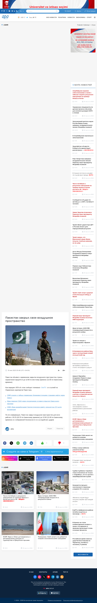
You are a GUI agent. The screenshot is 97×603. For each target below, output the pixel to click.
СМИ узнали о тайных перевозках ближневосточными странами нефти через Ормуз (36, 396)
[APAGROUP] (48, 588)
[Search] (56, 11)
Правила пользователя (54, 600)
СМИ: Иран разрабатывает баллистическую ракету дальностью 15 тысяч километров (34, 408)
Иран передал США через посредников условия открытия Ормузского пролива (33, 402)
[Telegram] (12, 11)
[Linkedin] (14, 11)
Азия (93, 25)
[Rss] (16, 11)
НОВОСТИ (71, 17)
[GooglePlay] (42, 593)
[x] (44, 577)
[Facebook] (35, 577)
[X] (7, 11)
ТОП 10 (65, 572)
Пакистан (60, 428)
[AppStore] (54, 593)
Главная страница (83, 25)
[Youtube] (9, 11)
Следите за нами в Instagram (11, 458)
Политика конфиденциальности (73, 600)
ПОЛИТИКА (62, 17)
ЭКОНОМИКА (80, 17)
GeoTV (43, 387)
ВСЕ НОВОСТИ (51, 17)
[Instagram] (4, 11)
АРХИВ (55, 572)
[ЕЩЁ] (94, 17)
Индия (49, 428)
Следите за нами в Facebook (44, 458)
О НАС (31, 572)
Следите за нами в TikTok (28, 458)
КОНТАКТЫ (43, 572)
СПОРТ (89, 17)
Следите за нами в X (62, 458)
